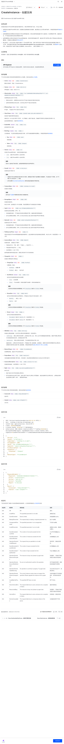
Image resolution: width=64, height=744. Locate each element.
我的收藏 (61, 7)
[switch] (51, 7)
